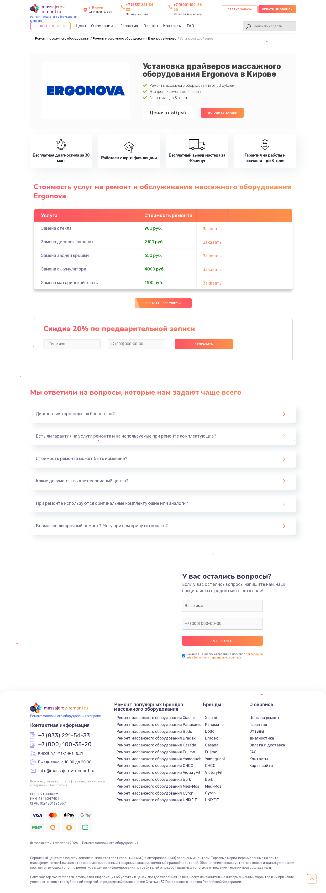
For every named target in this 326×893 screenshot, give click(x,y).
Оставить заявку (222, 112)
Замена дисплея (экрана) (67, 242)
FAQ (190, 26)
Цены (81, 26)
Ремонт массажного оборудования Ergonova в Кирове (135, 38)
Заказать (212, 228)
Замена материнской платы (70, 282)
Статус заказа (239, 9)
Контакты (172, 26)
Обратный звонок (277, 9)
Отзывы (150, 26)
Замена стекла (56, 228)
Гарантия (129, 26)
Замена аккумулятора (63, 269)
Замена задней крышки (65, 255)
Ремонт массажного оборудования (62, 38)
